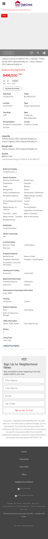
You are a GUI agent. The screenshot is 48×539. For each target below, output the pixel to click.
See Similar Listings (12, 88)
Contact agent (8, 53)
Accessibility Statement (16, 506)
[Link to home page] (24, 3)
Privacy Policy (31, 503)
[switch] (32, 52)
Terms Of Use (14, 503)
